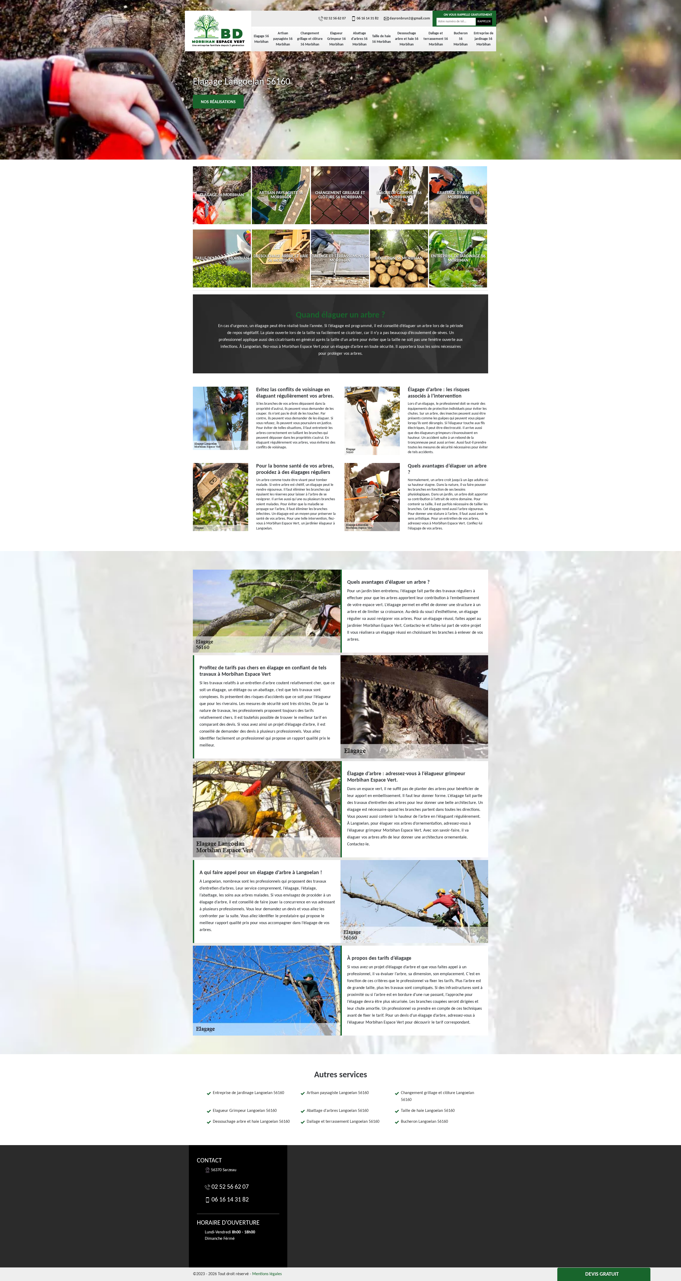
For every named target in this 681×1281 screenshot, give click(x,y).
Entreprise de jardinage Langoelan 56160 (248, 1093)
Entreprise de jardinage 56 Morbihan (483, 39)
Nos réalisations (218, 102)
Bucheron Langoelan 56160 (424, 1122)
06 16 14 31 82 (368, 18)
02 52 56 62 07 (335, 18)
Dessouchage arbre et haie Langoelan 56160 (251, 1122)
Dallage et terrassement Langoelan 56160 (343, 1122)
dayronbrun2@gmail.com (409, 18)
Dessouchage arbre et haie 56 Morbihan (406, 39)
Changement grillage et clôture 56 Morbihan (310, 39)
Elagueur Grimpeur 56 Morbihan (336, 39)
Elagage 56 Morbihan (261, 39)
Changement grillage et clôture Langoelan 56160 (437, 1096)
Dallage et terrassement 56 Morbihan (435, 39)
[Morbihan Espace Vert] (218, 30)
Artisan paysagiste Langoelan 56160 (338, 1093)
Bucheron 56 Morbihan (461, 39)
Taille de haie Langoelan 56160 (428, 1111)
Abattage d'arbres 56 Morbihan (359, 39)
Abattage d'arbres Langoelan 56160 (337, 1111)
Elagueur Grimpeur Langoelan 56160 (245, 1111)
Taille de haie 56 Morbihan (381, 39)
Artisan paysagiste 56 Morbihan (283, 39)
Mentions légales (267, 1274)
